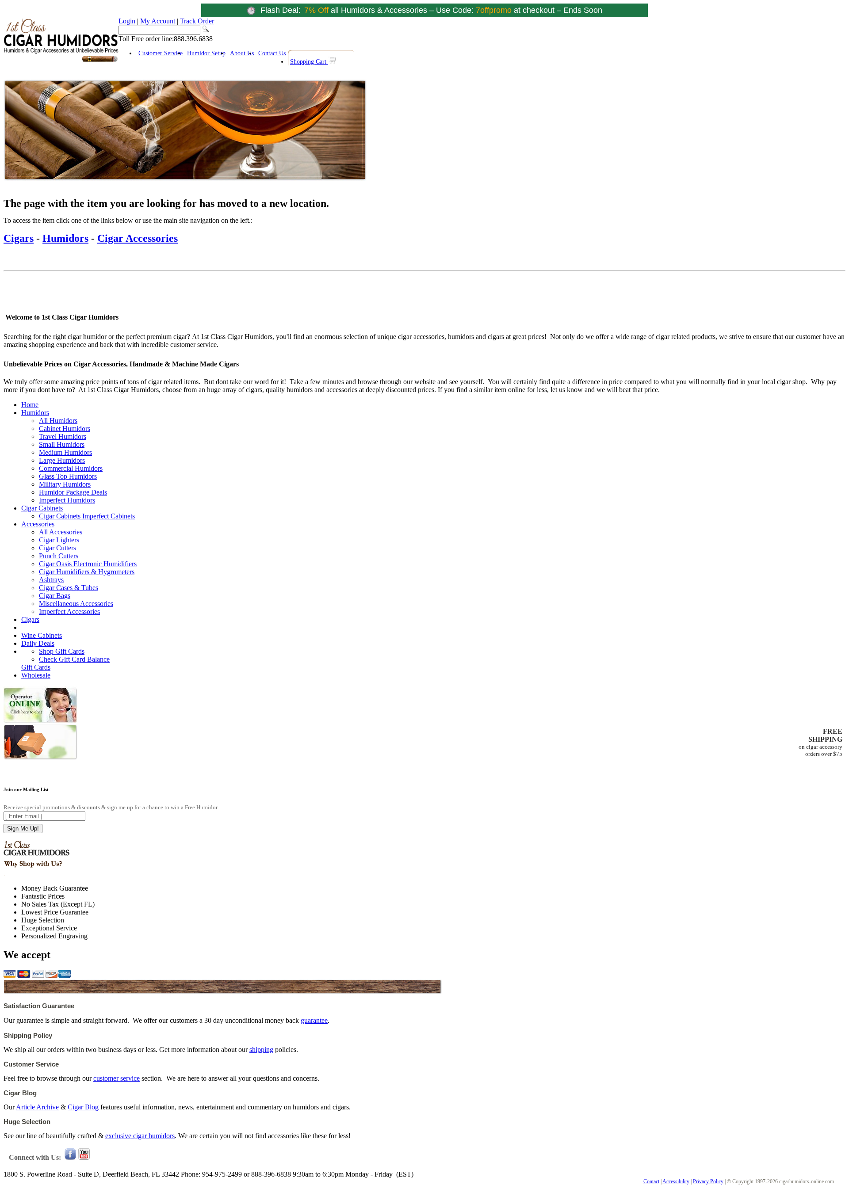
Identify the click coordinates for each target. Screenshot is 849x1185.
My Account (157, 21)
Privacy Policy (708, 1181)
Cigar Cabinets (42, 508)
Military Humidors (65, 484)
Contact (651, 1181)
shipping (261, 1049)
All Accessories (60, 532)
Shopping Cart (309, 61)
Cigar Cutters (57, 548)
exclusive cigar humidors (140, 1135)
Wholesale (35, 675)
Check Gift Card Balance (74, 659)
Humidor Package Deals (73, 492)
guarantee (314, 1020)
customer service (116, 1078)
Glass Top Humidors (68, 476)
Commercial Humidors (71, 468)
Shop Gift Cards (61, 651)
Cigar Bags (54, 595)
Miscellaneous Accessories (76, 603)
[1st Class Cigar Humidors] (61, 61)
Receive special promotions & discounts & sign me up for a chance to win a (111, 807)
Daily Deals (37, 643)
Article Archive (37, 1107)
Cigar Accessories (137, 238)
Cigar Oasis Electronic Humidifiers (88, 564)
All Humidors (58, 420)
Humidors (65, 238)
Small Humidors (61, 444)
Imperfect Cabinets (108, 516)
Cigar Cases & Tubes (68, 587)
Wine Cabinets (41, 635)
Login (127, 21)
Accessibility (675, 1181)
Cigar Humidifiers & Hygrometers (86, 571)
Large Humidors (62, 460)
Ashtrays (51, 579)
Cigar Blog (83, 1107)
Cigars (19, 238)
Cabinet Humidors (64, 428)
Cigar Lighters (59, 540)
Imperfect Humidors (67, 500)
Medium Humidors (65, 452)
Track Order (197, 21)
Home (29, 404)
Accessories (37, 524)
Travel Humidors (62, 436)
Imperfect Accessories (69, 611)
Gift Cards (35, 667)
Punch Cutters (58, 556)
